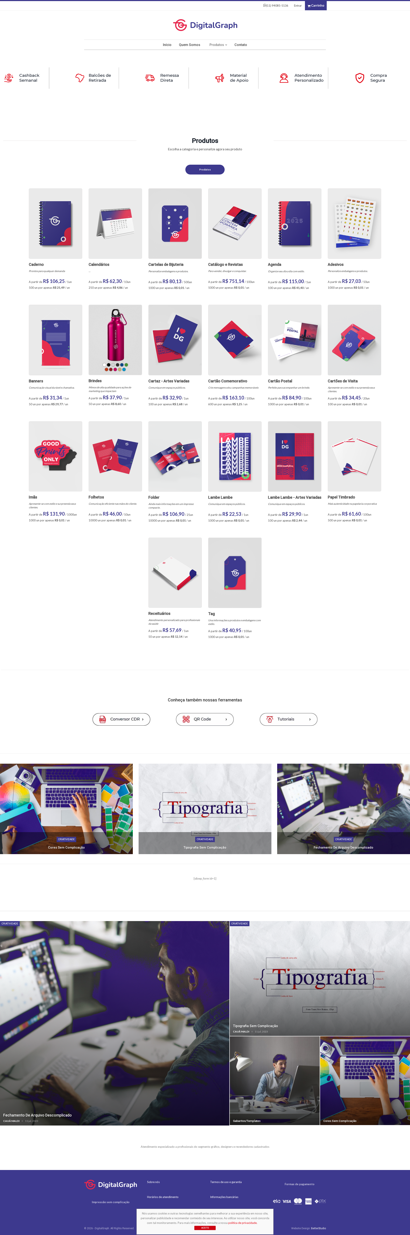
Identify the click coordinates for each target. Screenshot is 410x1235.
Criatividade (66, 839)
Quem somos (189, 45)
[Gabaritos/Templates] (274, 1080)
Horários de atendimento (163, 1197)
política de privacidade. (242, 1223)
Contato (240, 45)
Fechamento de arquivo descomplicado (343, 847)
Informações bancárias (224, 1197)
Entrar (298, 5)
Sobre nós (153, 1182)
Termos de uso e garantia (226, 1182)
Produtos (216, 45)
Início (167, 45)
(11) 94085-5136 (277, 5)
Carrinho (317, 5)
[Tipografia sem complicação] (205, 808)
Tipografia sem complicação (204, 847)
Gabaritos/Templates (247, 1121)
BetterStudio (318, 1228)
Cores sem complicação (66, 847)
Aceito (205, 1228)
